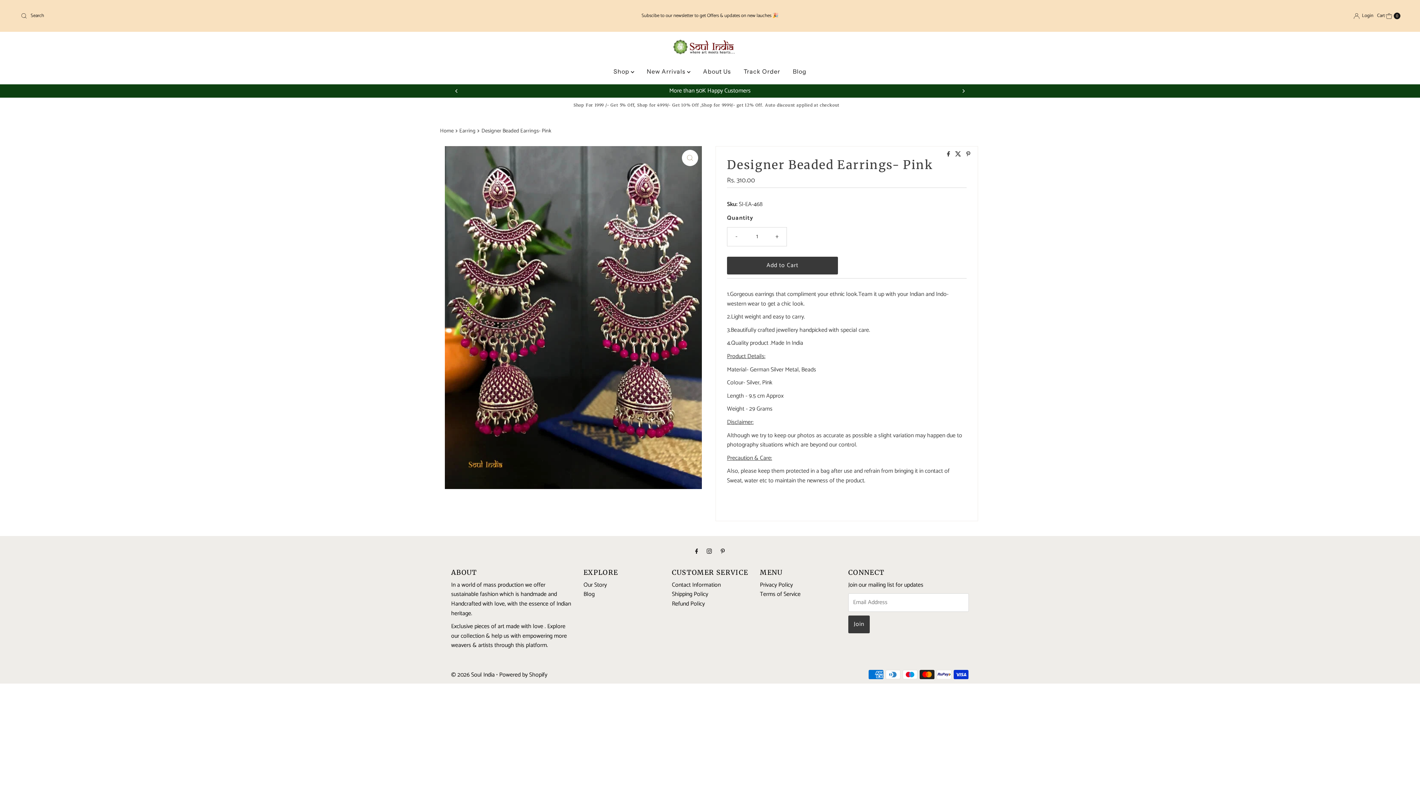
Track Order (762, 71)
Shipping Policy (690, 594)
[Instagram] (709, 552)
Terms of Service (780, 594)
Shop (622, 71)
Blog (800, 71)
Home (447, 131)
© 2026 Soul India (473, 675)
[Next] (963, 91)
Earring (467, 131)
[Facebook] (696, 552)
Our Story (595, 585)
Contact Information (696, 585)
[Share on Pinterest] (968, 155)
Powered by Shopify (523, 675)
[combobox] (246, 16)
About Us (717, 71)
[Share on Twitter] (959, 155)
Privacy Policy (776, 585)
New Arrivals (667, 71)
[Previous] (457, 91)
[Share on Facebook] (949, 155)
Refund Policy (688, 604)
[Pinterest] (723, 552)
